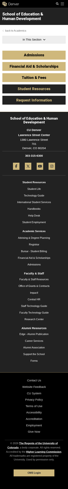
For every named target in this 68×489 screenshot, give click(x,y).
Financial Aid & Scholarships (34, 258)
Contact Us (34, 380)
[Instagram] (51, 171)
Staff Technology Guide (34, 306)
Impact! (34, 292)
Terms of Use (34, 406)
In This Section (32, 39)
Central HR (34, 299)
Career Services (34, 341)
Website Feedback (34, 386)
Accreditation (34, 419)
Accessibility (34, 412)
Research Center (34, 319)
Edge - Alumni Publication (34, 334)
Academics (20, 30)
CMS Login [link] (34, 472)
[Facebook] (16, 171)
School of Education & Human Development (22, 16)
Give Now (34, 431)
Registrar (34, 244)
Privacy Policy (34, 399)
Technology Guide (34, 195)
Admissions (34, 264)
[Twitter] (28, 171)
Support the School (34, 354)
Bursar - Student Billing (34, 251)
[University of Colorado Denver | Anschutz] (10, 4)
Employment (34, 425)
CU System (34, 393)
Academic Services (34, 231)
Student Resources (34, 182)
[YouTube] (40, 171)
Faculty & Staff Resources (34, 279)
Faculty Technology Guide (34, 312)
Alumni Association (34, 347)
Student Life (34, 189)
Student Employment (34, 222)
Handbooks (34, 208)
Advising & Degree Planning (34, 238)
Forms (34, 360)
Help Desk (34, 215)
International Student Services (34, 202)
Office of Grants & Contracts (34, 286)
